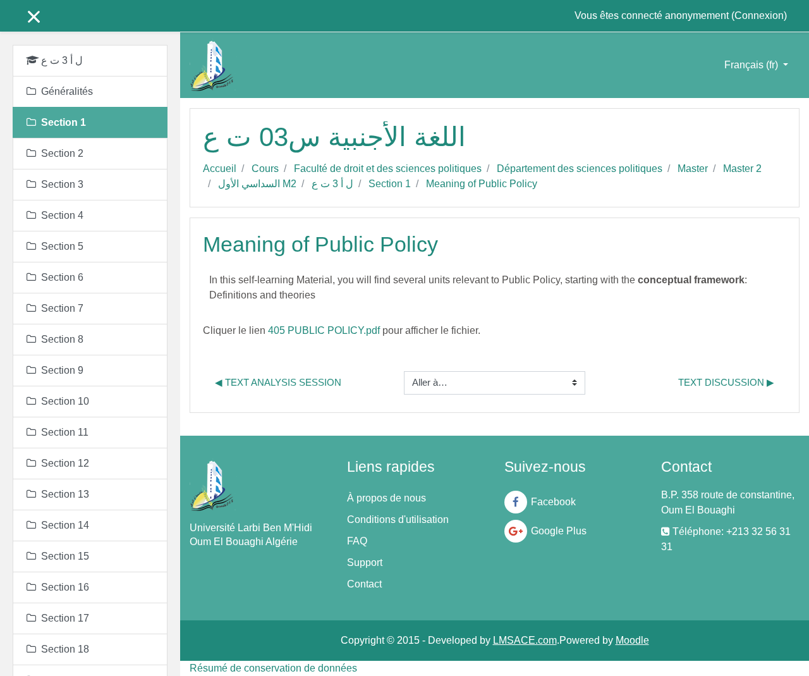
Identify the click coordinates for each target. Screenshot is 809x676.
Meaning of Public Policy (481, 183)
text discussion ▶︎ (726, 382)
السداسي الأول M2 (257, 183)
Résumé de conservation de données (273, 668)
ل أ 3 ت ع (332, 183)
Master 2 (742, 168)
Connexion (759, 15)
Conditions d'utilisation (398, 519)
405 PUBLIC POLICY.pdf (324, 330)
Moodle (632, 640)
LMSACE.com (525, 640)
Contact (364, 584)
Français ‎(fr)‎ (752, 64)
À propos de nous (386, 498)
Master (693, 168)
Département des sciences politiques (579, 168)
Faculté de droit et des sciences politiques (388, 168)
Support (364, 562)
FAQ (357, 541)
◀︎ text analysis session (278, 382)
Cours (265, 168)
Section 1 (389, 183)
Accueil (219, 168)
